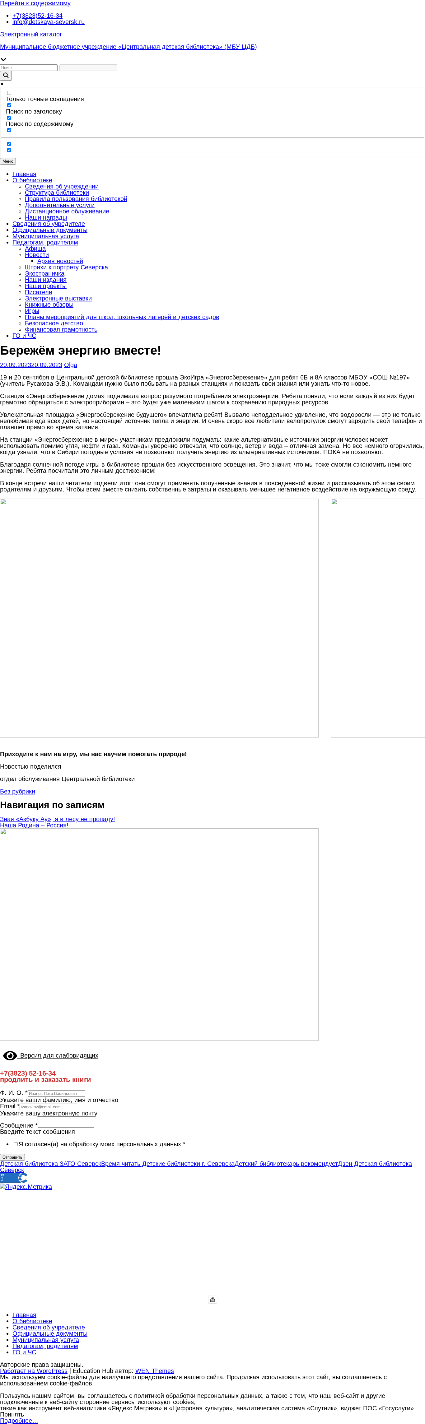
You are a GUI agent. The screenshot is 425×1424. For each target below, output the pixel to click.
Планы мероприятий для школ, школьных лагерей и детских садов (122, 317)
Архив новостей (60, 261)
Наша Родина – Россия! (34, 825)
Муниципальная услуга (45, 236)
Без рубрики (17, 791)
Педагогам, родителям (45, 242)
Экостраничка (44, 273)
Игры (32, 310)
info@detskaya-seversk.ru (48, 21)
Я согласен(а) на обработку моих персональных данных (102, 1144)
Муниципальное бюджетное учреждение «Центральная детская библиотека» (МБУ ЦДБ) (128, 46)
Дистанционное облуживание (67, 211)
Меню (7, 161)
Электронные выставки (58, 298)
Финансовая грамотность (61, 329)
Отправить (12, 1157)
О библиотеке (32, 180)
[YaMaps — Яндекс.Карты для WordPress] (212, 1299)
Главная (24, 173)
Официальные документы (49, 229)
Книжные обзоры (49, 304)
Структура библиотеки (57, 192)
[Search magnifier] (6, 76)
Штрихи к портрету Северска (66, 267)
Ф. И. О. (14, 1092)
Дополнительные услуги (60, 205)
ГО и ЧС (24, 335)
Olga (70, 364)
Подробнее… (19, 1420)
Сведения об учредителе (48, 223)
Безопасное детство (54, 323)
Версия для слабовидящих (57, 1055)
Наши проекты (46, 285)
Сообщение (19, 1125)
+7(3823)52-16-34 (37, 15)
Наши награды (46, 217)
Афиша (35, 248)
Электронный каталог (31, 34)
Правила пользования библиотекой (76, 198)
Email (10, 1106)
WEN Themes (154, 1370)
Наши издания (46, 279)
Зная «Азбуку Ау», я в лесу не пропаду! (57, 819)
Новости (37, 254)
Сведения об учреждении (62, 186)
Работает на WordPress (34, 1370)
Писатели (38, 292)
